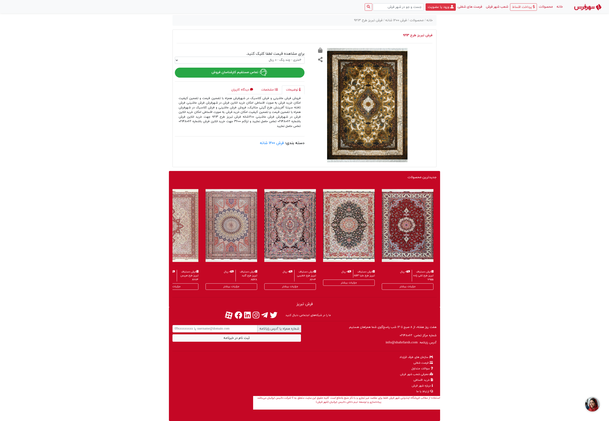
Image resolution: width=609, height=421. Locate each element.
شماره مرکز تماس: (418, 335)
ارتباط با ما (423, 391)
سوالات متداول (421, 369)
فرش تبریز (304, 304)
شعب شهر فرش (497, 7)
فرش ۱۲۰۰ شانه (272, 143)
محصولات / (416, 20)
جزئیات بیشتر (173, 286)
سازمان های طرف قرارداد (414, 357)
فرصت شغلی (421, 363)
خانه (559, 6)
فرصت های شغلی (470, 7)
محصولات (546, 7)
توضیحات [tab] (292, 90)
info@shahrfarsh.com (402, 342)
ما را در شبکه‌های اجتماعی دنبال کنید (308, 315)
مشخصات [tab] (268, 90)
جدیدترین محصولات (422, 177)
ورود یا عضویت (439, 7)
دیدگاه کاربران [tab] (240, 90)
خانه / (429, 20)
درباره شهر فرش (422, 386)
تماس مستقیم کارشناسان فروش (235, 72)
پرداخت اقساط (522, 7)
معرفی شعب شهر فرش (415, 374)
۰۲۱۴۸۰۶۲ (406, 335)
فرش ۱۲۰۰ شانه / (395, 20)
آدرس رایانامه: (411, 342)
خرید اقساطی (422, 380)
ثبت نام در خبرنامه (237, 338)
